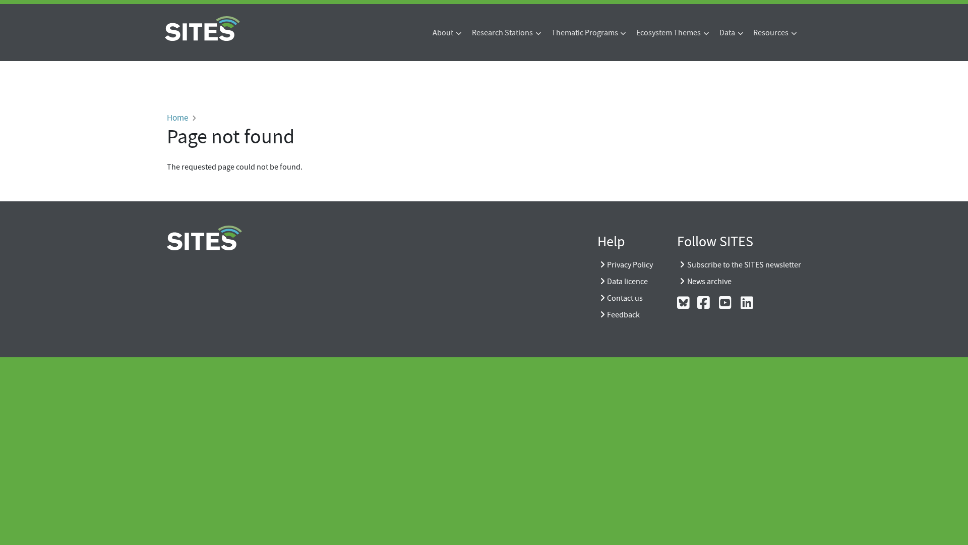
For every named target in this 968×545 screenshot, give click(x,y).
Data (727, 33)
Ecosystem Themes (668, 33)
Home (177, 117)
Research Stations (502, 33)
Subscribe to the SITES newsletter (744, 265)
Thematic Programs (585, 33)
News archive (709, 282)
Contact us (625, 298)
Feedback (623, 315)
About (443, 33)
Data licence (627, 282)
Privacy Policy (630, 265)
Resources (771, 33)
